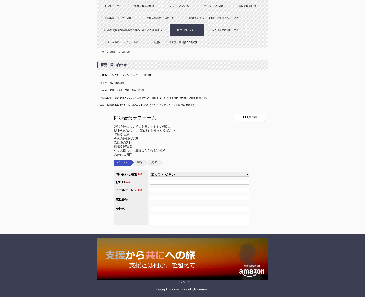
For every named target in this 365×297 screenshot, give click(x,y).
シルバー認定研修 (179, 6)
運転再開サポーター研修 (118, 18)
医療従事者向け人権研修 (160, 18)
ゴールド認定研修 (214, 6)
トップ (100, 52)
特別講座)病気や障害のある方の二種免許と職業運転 (133, 30)
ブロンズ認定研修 (144, 6)
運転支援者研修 (247, 6)
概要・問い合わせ (187, 30)
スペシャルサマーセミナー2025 (121, 42)
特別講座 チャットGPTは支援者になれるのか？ (215, 18)
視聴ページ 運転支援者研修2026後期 (175, 42)
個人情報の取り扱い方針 (225, 30)
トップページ (111, 6)
